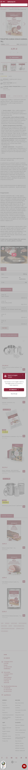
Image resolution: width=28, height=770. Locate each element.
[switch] (3, 768)
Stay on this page (14, 393)
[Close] (22, 374)
